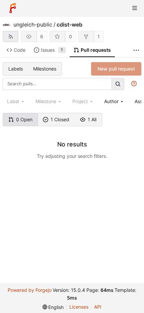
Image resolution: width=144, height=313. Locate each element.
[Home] (12, 8)
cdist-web (69, 24)
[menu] (53, 307)
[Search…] (118, 84)
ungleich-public (32, 24)
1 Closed (60, 119)
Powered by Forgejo (30, 290)
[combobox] (114, 101)
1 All (92, 119)
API (97, 307)
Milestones (44, 69)
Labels (15, 69)
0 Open (24, 119)
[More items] (136, 50)
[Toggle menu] (135, 8)
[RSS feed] (10, 36)
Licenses (78, 307)
